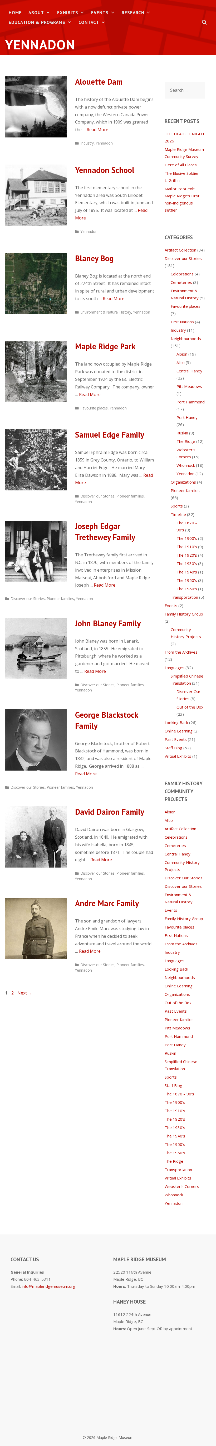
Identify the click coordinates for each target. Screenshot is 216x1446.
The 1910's (186, 546)
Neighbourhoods (186, 338)
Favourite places (94, 408)
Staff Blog (173, 747)
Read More (97, 129)
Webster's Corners (182, 1186)
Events (100, 13)
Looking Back (176, 722)
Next (24, 993)
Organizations (183, 482)
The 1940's (186, 572)
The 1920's (186, 555)
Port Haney (187, 417)
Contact (88, 22)
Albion (181, 354)
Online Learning (179, 731)
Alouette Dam (98, 81)
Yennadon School (104, 170)
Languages (174, 667)
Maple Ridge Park (105, 346)
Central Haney (189, 370)
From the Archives (181, 652)
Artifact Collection (180, 250)
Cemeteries (181, 282)
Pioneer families (130, 496)
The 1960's (186, 588)
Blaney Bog (94, 258)
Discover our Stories (98, 496)
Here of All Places (181, 164)
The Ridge (185, 441)
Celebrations (182, 273)
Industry (87, 143)
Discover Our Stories (184, 877)
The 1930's (186, 563)
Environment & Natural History (106, 312)
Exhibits (67, 13)
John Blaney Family (108, 623)
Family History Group (184, 614)
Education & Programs (37, 22)
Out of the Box (189, 707)
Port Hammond (190, 401)
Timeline (178, 514)
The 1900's (186, 538)
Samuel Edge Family (109, 434)
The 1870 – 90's (179, 1093)
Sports (177, 506)
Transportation (184, 597)
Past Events (176, 739)
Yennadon (104, 143)
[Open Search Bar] (204, 22)
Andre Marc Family (107, 903)
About (36, 13)
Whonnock (185, 465)
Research (133, 13)
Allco (180, 362)
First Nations (182, 321)
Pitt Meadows (189, 386)
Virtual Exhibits (178, 756)
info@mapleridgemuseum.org (48, 1286)
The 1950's (186, 580)
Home (15, 13)
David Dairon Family (109, 812)
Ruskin (182, 432)
